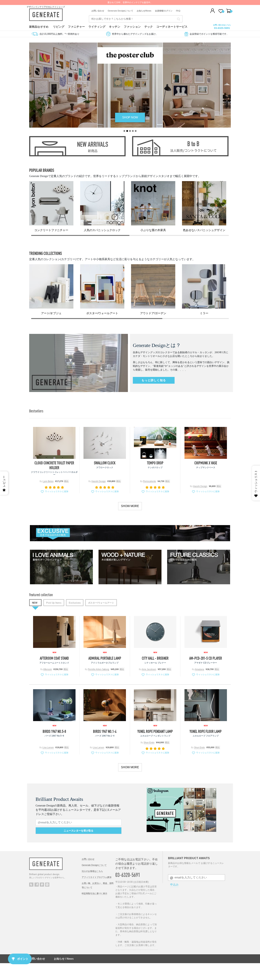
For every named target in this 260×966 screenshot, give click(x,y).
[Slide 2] (127, 131)
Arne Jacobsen (149, 669)
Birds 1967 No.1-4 (104, 731)
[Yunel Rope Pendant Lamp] (155, 705)
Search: (178, 19)
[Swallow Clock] (104, 443)
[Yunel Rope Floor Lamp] (205, 705)
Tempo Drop (155, 463)
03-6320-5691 (222, 28)
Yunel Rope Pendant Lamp (155, 731)
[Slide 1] (124, 131)
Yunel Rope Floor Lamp (206, 731)
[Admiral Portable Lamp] (104, 632)
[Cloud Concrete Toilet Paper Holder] (54, 443)
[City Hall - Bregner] (155, 632)
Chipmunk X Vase (205, 463)
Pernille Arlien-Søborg (98, 669)
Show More (130, 506)
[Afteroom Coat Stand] (54, 632)
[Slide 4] (133, 131)
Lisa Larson (48, 747)
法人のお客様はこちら (92, 871)
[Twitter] (31, 885)
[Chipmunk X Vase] (205, 443)
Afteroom (47, 669)
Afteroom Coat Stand (54, 658)
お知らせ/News (144, 11)
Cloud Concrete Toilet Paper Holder (54, 465)
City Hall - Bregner (155, 658)
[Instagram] (47, 885)
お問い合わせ (97, 11)
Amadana (199, 669)
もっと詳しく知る (153, 380)
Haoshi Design (98, 481)
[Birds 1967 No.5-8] (54, 705)
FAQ (178, 11)
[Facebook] (36, 885)
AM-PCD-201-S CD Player (205, 658)
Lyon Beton (48, 481)
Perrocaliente (149, 481)
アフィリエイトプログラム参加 (96, 877)
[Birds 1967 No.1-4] (104, 705)
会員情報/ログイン (163, 11)
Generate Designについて (120, 11)
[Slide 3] (130, 131)
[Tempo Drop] (155, 443)
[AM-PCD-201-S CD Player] (205, 632)
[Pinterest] (42, 885)
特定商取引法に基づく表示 (94, 893)
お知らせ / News (64, 958)
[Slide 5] (136, 131)
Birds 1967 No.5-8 (54, 731)
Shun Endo (149, 742)
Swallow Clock (104, 463)
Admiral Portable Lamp (104, 658)
